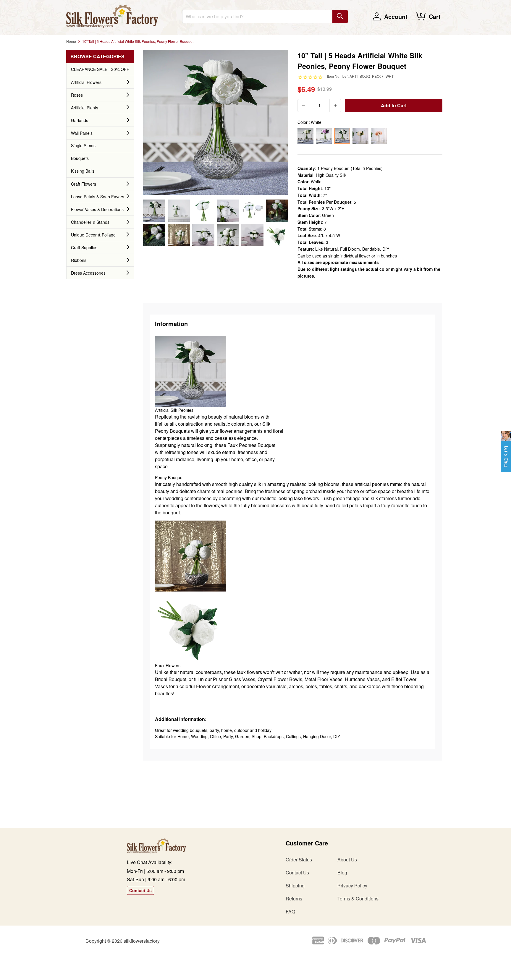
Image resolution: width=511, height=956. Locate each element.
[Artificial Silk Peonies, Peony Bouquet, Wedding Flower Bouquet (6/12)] (277, 211)
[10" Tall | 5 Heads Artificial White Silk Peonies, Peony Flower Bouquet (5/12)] (252, 211)
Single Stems (83, 145)
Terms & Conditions (358, 898)
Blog (342, 872)
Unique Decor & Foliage (93, 235)
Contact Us (140, 890)
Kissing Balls (82, 171)
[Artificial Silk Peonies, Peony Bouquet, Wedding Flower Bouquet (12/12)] (277, 235)
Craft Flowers (83, 184)
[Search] (340, 16)
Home (71, 41)
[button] (506, 454)
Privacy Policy (352, 885)
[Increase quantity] (335, 105)
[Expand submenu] (128, 82)
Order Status (299, 859)
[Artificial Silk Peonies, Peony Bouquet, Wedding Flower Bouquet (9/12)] (203, 235)
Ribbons (78, 260)
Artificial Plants (84, 108)
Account (395, 16)
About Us (347, 859)
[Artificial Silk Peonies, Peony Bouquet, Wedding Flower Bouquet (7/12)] (154, 235)
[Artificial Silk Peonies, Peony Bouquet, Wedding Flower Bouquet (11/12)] (252, 235)
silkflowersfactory (142, 940)
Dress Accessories (88, 273)
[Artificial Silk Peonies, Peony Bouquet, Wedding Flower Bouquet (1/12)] (154, 211)
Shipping (295, 885)
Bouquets (80, 158)
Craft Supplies (84, 247)
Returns (294, 898)
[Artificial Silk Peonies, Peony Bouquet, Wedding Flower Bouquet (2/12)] (179, 211)
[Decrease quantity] (303, 105)
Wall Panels (82, 133)
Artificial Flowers (86, 82)
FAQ (290, 911)
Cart (435, 16)
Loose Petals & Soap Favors (97, 197)
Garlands (79, 120)
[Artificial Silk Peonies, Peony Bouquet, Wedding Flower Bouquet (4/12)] (228, 211)
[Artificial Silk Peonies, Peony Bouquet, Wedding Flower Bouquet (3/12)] (203, 211)
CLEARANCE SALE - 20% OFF (100, 69)
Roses (77, 95)
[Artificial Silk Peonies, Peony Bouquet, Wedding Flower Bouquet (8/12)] (179, 235)
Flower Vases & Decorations (97, 209)
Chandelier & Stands (90, 222)
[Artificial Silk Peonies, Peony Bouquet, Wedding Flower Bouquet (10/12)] (228, 235)
